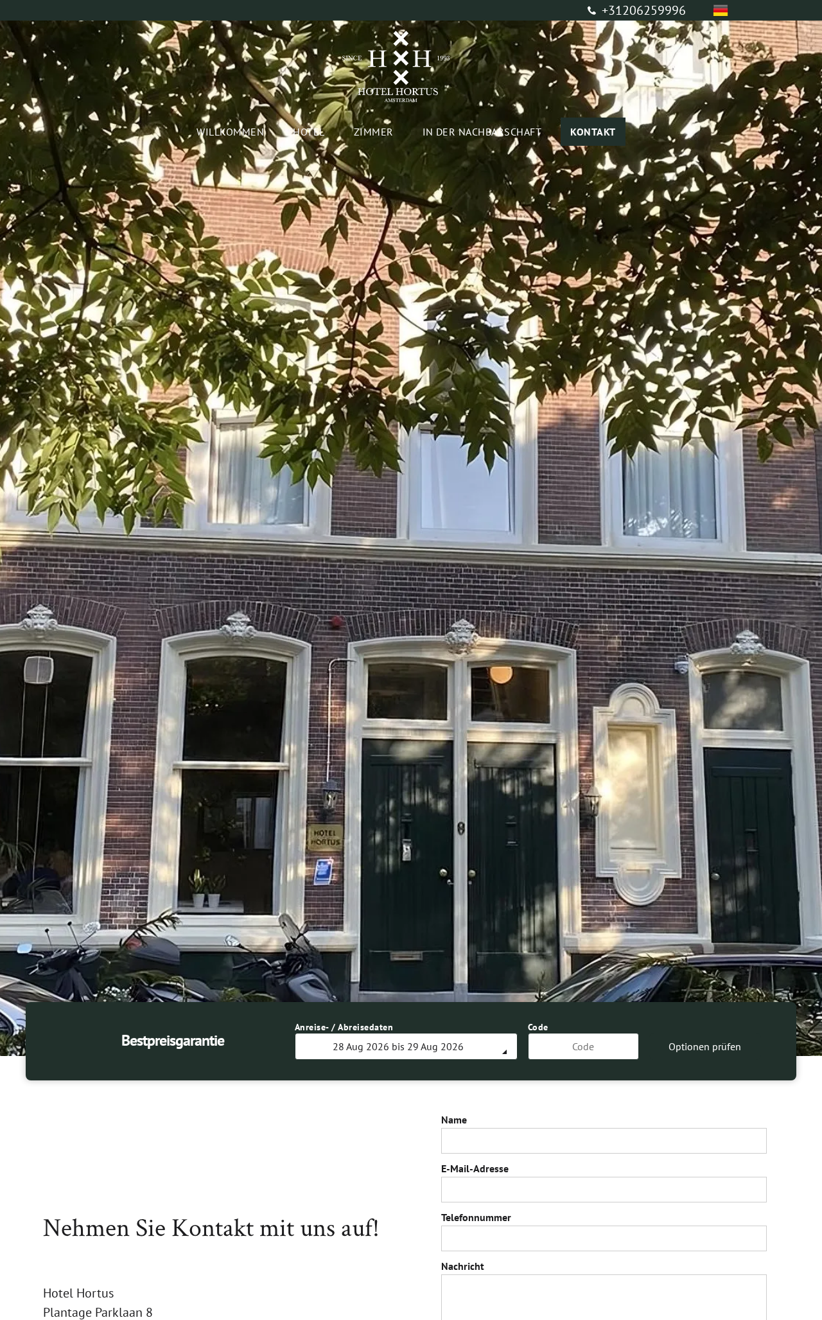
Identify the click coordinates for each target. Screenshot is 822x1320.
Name (454, 1119)
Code (538, 1027)
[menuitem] (235, 132)
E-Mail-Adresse (475, 1168)
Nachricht (462, 1266)
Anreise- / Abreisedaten (344, 1027)
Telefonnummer (476, 1217)
